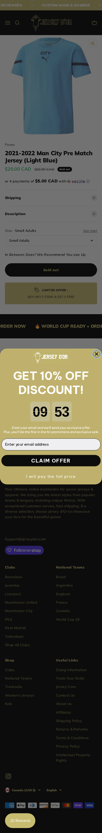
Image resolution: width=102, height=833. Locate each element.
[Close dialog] (96, 354)
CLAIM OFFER (51, 461)
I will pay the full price (51, 476)
